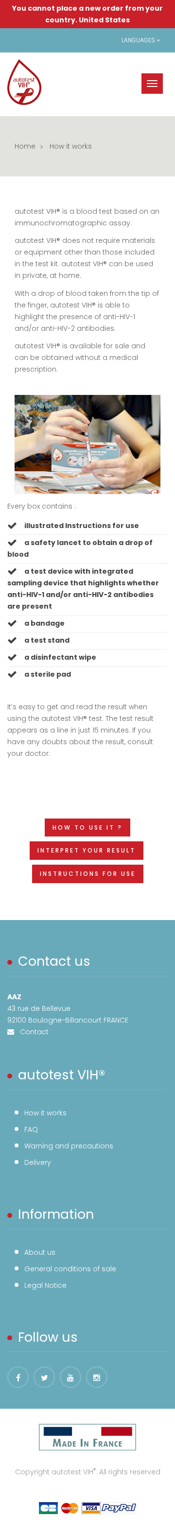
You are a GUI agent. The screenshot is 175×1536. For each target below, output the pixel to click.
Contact (31, 1032)
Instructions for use (88, 874)
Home (25, 146)
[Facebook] (18, 1377)
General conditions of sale (70, 1269)
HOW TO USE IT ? (87, 827)
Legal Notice (45, 1285)
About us (39, 1252)
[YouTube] (70, 1377)
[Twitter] (44, 1377)
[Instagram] (96, 1377)
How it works (45, 1113)
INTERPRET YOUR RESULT (86, 850)
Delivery (37, 1162)
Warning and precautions (68, 1146)
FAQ (31, 1129)
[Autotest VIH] (24, 82)
